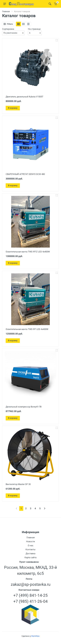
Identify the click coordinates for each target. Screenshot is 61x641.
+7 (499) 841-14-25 (30, 595)
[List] (28, 24)
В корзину (12, 108)
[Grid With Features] (23, 24)
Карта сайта (30, 557)
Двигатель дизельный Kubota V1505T (24, 96)
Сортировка (8, 29)
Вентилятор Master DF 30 (18, 484)
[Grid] (18, 24)
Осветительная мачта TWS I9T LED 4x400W (27, 329)
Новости (30, 541)
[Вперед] (45, 508)
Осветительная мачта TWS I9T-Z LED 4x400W (28, 251)
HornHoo (35, 636)
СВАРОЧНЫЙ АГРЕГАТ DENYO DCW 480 (25, 174)
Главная (6, 11)
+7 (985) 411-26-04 (30, 601)
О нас (30, 545)
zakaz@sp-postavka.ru (30, 584)
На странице (34, 29)
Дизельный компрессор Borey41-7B (23, 406)
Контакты (30, 549)
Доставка (30, 553)
